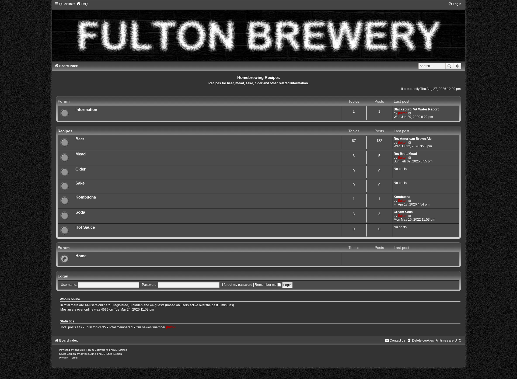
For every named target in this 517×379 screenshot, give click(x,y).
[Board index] (258, 32)
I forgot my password (237, 285)
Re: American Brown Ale (413, 139)
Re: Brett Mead (405, 154)
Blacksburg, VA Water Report (416, 109)
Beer (79, 139)
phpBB (79, 349)
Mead (80, 154)
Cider (80, 169)
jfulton (402, 113)
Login (63, 276)
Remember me (266, 285)
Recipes (65, 131)
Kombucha (85, 197)
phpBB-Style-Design (109, 353)
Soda (80, 212)
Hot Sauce (85, 227)
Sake (80, 183)
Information (86, 109)
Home (80, 256)
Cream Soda (403, 212)
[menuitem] (82, 4)
